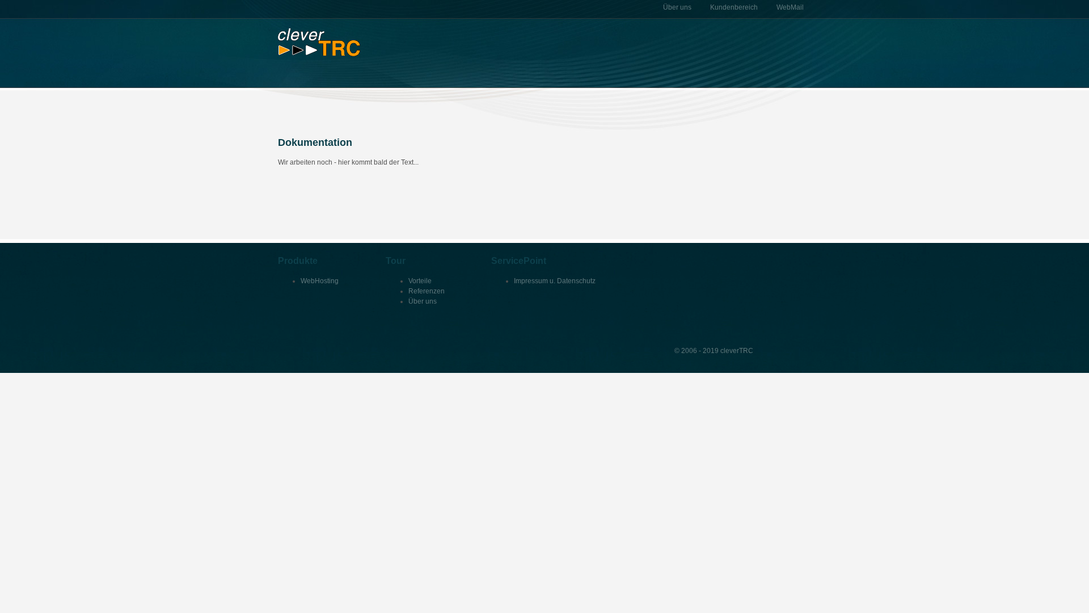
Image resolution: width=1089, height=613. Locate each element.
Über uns (422, 301)
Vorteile (420, 281)
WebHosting (320, 281)
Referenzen (426, 291)
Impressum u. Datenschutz (555, 281)
